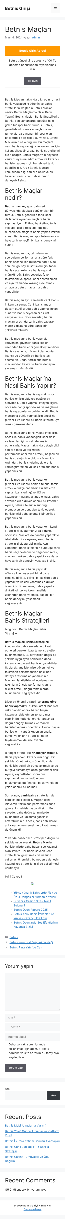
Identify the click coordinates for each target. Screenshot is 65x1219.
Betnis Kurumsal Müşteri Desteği (31, 942)
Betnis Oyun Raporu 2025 (31, 909)
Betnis (14, 937)
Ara (7, 1088)
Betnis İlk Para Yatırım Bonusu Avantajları (32, 1141)
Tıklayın (33, 80)
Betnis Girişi (17, 8)
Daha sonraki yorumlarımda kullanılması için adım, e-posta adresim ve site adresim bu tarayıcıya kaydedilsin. (34, 1051)
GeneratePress (33, 1209)
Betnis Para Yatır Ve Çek (26, 947)
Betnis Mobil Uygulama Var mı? (26, 1125)
